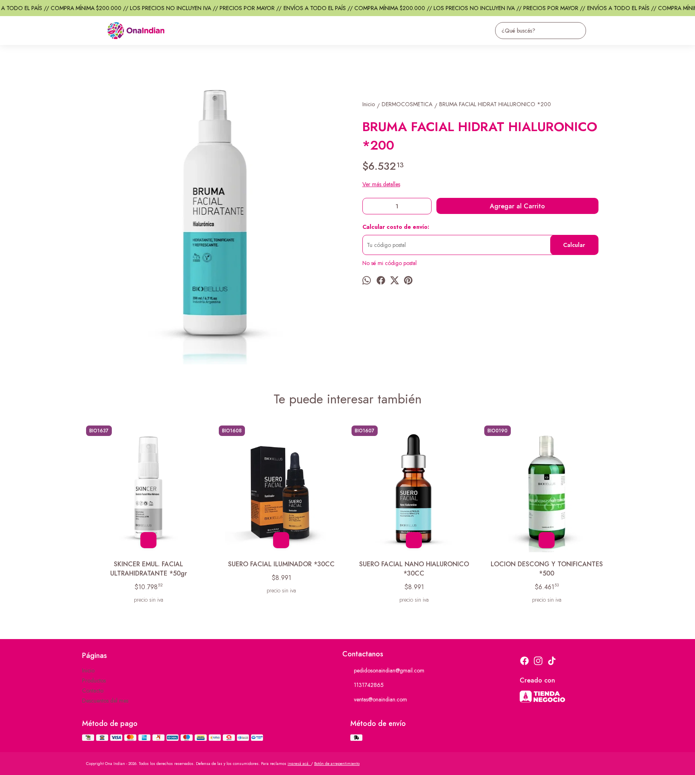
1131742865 (369, 685)
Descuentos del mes (105, 701)
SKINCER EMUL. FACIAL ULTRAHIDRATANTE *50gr (148, 568)
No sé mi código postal (389, 263)
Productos (94, 680)
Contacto (92, 691)
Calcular (574, 245)
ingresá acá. (299, 764)
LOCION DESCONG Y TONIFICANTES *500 (547, 568)
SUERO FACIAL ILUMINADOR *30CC (281, 564)
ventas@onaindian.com (380, 699)
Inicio (88, 670)
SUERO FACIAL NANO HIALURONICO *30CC (414, 568)
